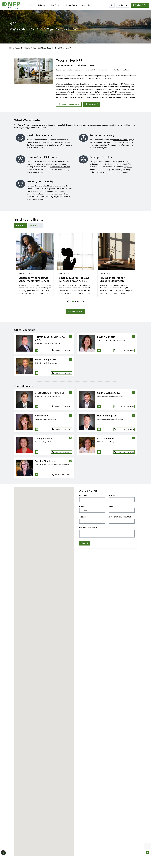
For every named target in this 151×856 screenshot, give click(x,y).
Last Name (113, 495)
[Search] (112, 5)
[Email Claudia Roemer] (99, 452)
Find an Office (141, 5)
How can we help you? (88, 528)
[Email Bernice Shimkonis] (37, 474)
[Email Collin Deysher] (99, 406)
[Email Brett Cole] (37, 406)
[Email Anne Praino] (37, 429)
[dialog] (3, 852)
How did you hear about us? (120, 517)
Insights (30, 5)
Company (82, 517)
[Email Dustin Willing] (99, 429)
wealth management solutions (45, 145)
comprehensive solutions (60, 167)
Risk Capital (55, 5)
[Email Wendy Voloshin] (37, 452)
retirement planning (121, 140)
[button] (23, 343)
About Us (86, 5)
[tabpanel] (75, 272)
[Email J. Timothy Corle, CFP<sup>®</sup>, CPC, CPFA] (37, 350)
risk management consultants (53, 188)
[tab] (20, 225)
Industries (42, 5)
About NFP (19, 48)
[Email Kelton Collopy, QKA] (37, 373)
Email (111, 506)
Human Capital (71, 5)
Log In (124, 5)
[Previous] (68, 301)
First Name (84, 495)
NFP (11, 48)
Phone (82, 506)
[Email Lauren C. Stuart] (99, 350)
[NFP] (11, 5)
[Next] (83, 301)
